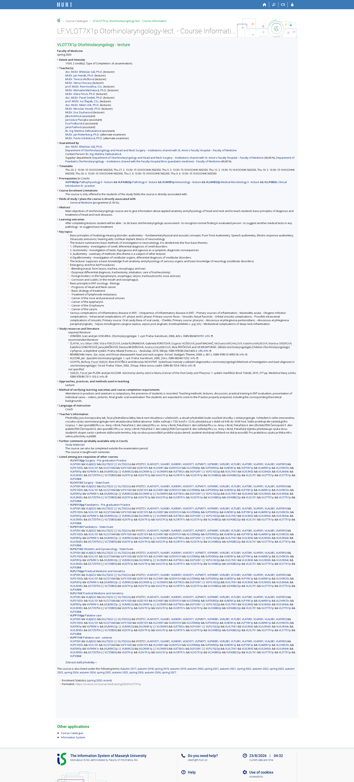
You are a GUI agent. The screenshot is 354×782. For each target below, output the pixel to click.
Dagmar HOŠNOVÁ (182, 343)
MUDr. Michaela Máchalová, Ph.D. (86, 90)
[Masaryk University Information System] (64, 4)
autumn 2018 (145, 668)
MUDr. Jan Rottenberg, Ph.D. (82, 134)
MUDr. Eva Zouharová (79, 112)
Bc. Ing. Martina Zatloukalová (83, 131)
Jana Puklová (73, 127)
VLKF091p (76, 471)
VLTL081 (236, 464)
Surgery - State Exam (89, 482)
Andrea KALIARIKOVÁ (157, 347)
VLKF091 (281, 464)
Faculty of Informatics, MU (123, 760)
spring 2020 (95, 680)
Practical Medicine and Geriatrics (97, 571)
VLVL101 (93, 468)
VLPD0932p (212, 468)
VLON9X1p (146, 471)
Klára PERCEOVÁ (110, 343)
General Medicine (81, 202)
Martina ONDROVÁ (280, 343)
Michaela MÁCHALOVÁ (228, 343)
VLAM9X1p (264, 468)
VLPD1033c (76, 468)
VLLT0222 (107, 464)
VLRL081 (225, 464)
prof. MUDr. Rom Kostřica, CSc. (84, 86)
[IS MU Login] (292, 4)
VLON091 (162, 471)
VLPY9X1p (247, 468)
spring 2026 (136, 672)
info (207, 336)
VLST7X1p (285, 475)
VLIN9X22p (111, 471)
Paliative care (86, 615)
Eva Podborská (74, 123)
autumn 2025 (120, 672)
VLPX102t (126, 468)
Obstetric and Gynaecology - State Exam (101, 549)
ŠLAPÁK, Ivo (77, 343)
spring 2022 (244, 668)
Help (192, 772)
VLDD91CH (175, 468)
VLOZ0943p (193, 468)
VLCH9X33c (282, 468)
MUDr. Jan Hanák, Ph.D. (79, 75)
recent (107, 680)
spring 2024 (71, 672)
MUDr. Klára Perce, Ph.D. (80, 94)
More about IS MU (80, 760)
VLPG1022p (213, 471)
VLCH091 (158, 468)
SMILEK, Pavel (78, 373)
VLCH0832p (214, 475)
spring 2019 (162, 668)
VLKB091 (176, 464)
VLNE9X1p (230, 468)
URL (200, 351)
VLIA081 (165, 464)
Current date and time (261, 760)
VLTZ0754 (94, 475)
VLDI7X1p (127, 475)
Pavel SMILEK (99, 362)
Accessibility (256, 776)
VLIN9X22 (127, 471)
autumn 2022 (260, 668)
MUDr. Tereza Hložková (79, 79)
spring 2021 (211, 668)
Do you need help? (203, 756)
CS (283, 4)
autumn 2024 (87, 672)
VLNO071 (188, 464)
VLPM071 (200, 464)
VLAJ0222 (91, 464)
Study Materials (75, 444)
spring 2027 (169, 672)
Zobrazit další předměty (80, 662)
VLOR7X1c (179, 475)
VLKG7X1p (161, 475)
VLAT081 (247, 464)
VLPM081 (212, 464)
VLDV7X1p (144, 475)
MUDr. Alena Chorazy (78, 83)
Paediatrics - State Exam (91, 527)
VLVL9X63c (264, 471)
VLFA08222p (233, 475)
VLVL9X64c (282, 471)
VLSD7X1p (196, 475)
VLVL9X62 (247, 471)
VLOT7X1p (267, 475)
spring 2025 (104, 672)
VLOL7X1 (251, 475)
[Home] (264, 4)
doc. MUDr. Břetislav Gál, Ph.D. (84, 72)
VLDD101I (142, 468)
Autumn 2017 (128, 668)
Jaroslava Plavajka (76, 120)
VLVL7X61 (231, 471)
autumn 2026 (153, 672)
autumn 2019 (178, 668)
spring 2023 (277, 668)
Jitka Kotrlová (73, 116)
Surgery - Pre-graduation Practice (98, 460)
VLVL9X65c (76, 475)
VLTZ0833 (110, 475)
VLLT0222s (124, 464)
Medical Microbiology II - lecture (232, 182)
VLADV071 (153, 464)
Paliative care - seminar (91, 637)
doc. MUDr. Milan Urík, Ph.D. (82, 105)
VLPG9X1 (196, 471)
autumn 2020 (195, 668)
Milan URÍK (92, 343)
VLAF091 (258, 464)
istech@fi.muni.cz (197, 760)
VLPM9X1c (93, 471)
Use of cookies (261, 772)
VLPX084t (75, 479)
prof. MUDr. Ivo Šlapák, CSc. (82, 101)
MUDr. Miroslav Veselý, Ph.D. (83, 108)
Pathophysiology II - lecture (89, 182)
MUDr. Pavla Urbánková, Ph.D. (84, 138)
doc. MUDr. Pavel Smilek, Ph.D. (84, 97)
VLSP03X (75, 464)
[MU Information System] (59, 20)
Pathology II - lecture (137, 182)
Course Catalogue (77, 21)
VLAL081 (270, 464)
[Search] (273, 4)
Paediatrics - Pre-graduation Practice (100, 505)
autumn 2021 (228, 668)
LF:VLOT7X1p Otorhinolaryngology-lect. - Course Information (130, 21)
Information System (73, 737)
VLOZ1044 (109, 468)
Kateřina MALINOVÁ (255, 343)
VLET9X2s (179, 471)
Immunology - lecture (181, 182)
